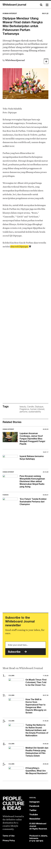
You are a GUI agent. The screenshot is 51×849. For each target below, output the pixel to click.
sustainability (35, 411)
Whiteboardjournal (15, 60)
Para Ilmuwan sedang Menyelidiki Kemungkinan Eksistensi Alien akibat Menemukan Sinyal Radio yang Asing (32, 481)
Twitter (32, 810)
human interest (37, 409)
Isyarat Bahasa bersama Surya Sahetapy (32, 457)
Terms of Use (9, 836)
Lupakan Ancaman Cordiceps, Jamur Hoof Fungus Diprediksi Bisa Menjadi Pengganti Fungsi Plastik (32, 438)
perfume (23, 411)
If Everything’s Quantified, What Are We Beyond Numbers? (36, 771)
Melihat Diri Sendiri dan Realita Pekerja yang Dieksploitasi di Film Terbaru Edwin (37, 751)
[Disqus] (25, 292)
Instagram (34, 802)
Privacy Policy (9, 840)
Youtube (33, 814)
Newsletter (34, 819)
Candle (30, 406)
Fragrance (24, 409)
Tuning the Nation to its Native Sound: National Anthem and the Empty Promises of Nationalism (37, 730)
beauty (23, 406)
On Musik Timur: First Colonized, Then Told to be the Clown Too (36, 682)
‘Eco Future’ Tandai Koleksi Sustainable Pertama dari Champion (33, 502)
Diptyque (39, 406)
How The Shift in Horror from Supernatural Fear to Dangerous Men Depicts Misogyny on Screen (36, 706)
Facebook (34, 806)
